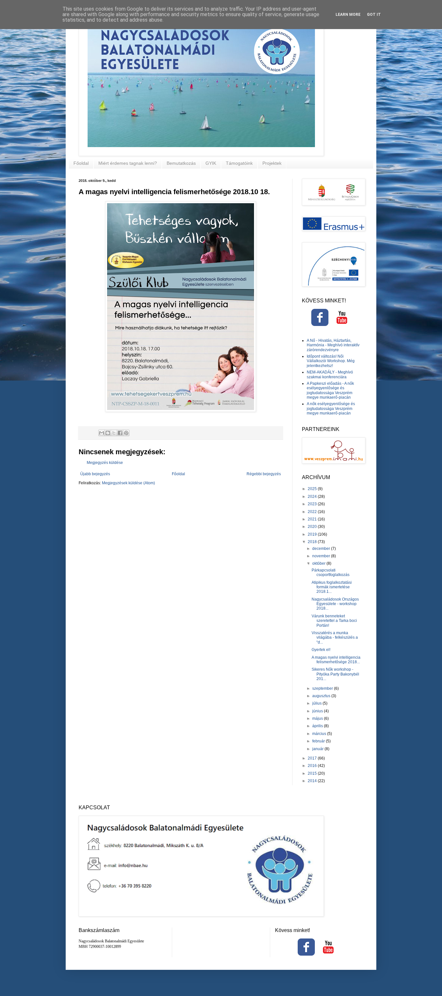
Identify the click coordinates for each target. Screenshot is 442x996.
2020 (313, 526)
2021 (313, 519)
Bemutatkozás (181, 163)
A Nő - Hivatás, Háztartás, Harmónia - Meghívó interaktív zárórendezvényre (333, 345)
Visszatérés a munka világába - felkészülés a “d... (335, 638)
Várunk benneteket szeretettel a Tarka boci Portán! (334, 621)
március (319, 733)
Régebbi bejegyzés (264, 474)
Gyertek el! (321, 649)
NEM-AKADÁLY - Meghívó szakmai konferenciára (330, 374)
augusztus (321, 696)
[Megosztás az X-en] (114, 433)
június (318, 711)
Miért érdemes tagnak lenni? (127, 163)
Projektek (272, 163)
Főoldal (81, 163)
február (319, 741)
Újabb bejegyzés (95, 474)
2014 (313, 781)
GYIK (210, 163)
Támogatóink (239, 163)
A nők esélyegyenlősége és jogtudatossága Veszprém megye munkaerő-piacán (331, 408)
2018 (313, 542)
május (318, 718)
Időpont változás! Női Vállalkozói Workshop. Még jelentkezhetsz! (331, 361)
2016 (313, 765)
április (318, 726)
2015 (313, 773)
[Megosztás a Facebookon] (120, 433)
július (317, 703)
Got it (374, 14)
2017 (313, 758)
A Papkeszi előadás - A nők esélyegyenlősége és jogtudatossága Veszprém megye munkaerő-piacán (330, 390)
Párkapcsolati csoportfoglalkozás (330, 572)
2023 (313, 504)
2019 (313, 534)
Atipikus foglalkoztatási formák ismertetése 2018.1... (332, 587)
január (318, 749)
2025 (313, 489)
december (321, 548)
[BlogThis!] (108, 433)
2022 (313, 511)
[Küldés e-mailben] (101, 433)
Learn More (348, 14)
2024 (313, 496)
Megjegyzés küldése (105, 462)
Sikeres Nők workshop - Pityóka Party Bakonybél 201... (335, 674)
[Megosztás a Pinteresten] (126, 433)
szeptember (323, 688)
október (319, 563)
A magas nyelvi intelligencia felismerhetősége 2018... (336, 659)
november (321, 556)
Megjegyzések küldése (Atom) (128, 483)
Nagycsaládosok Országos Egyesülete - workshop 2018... (335, 604)
